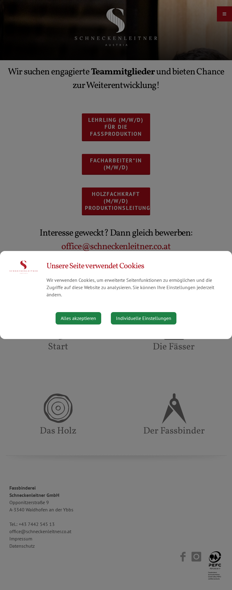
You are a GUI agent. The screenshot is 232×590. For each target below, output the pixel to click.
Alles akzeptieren (78, 318)
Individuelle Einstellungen (143, 318)
